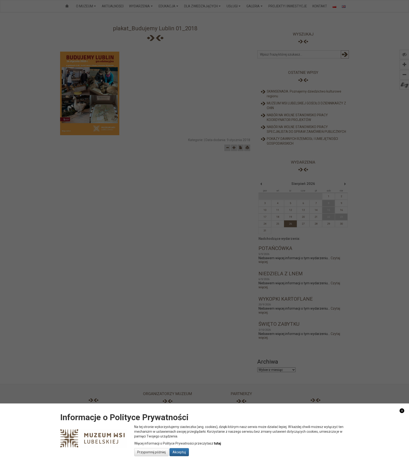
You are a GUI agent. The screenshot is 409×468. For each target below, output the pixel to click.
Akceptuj (179, 452)
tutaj (217, 443)
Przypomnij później (151, 452)
